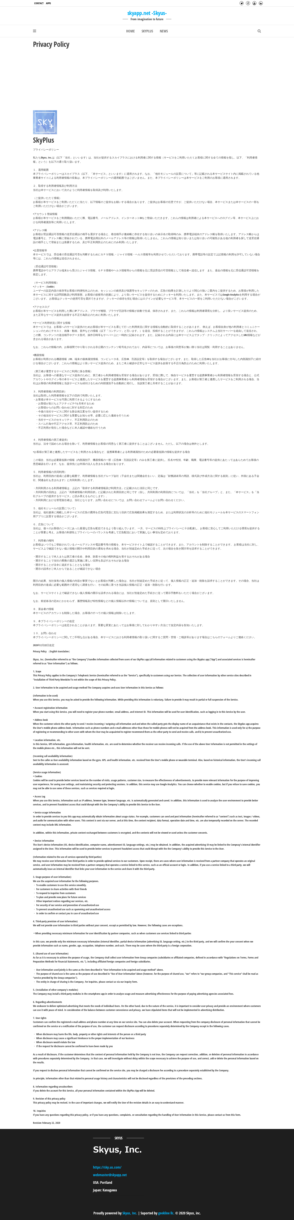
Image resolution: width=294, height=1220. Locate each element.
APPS (48, 3)
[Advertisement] (147, 79)
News (164, 31)
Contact (39, 3)
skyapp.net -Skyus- (147, 13)
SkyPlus (147, 31)
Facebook (248, 3)
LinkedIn (261, 3)
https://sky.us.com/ (107, 1167)
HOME (130, 31)
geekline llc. (166, 1213)
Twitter (241, 3)
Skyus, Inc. (129, 1213)
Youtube (254, 3)
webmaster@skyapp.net (110, 1174)
